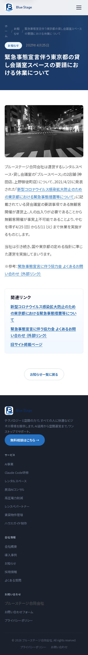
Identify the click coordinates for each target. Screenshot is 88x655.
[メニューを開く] (78, 7)
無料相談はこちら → (24, 440)
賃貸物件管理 (14, 515)
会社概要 (11, 546)
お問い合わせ (59, 647)
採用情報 (11, 572)
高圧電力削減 (14, 498)
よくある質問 (13, 580)
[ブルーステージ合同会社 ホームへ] (18, 7)
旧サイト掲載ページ (26, 344)
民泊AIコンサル (15, 489)
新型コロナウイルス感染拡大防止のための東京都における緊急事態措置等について (43, 313)
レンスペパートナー (17, 506)
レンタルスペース (16, 481)
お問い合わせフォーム (19, 612)
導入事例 (11, 555)
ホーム (6, 31)
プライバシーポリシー (19, 620)
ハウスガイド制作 (16, 523)
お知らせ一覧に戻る (44, 374)
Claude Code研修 (17, 472)
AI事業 (9, 464)
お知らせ (16, 31)
